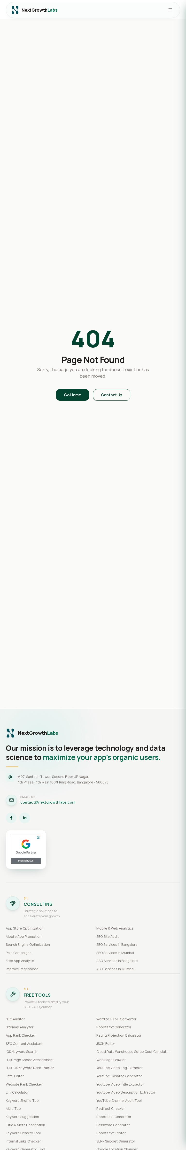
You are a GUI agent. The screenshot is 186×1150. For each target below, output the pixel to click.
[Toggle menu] (170, 10)
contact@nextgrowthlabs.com (47, 802)
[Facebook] (11, 818)
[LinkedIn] (24, 818)
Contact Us (111, 395)
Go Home (72, 395)
